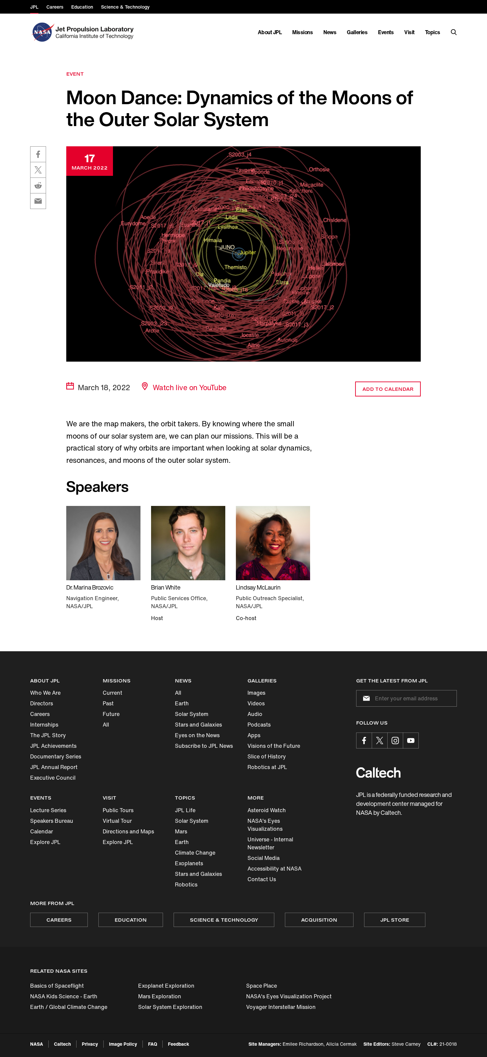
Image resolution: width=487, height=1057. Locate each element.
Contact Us (261, 879)
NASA (36, 1043)
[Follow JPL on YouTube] (411, 740)
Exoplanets (189, 863)
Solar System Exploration (170, 1007)
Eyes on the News (197, 735)
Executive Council (53, 778)
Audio (254, 714)
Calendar (41, 831)
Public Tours (118, 810)
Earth (182, 703)
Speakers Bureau (51, 821)
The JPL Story (48, 735)
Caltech (62, 1043)
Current (112, 693)
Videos (256, 703)
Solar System (191, 714)
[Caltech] (378, 772)
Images (256, 693)
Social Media (263, 858)
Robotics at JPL (267, 767)
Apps (253, 735)
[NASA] (42, 32)
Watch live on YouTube (190, 387)
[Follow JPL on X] (380, 740)
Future (111, 714)
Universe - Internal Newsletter (270, 843)
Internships (44, 725)
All (106, 725)
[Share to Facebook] (38, 154)
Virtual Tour (117, 821)
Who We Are (45, 693)
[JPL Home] (96, 32)
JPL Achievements (53, 746)
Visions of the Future (273, 746)
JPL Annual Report (54, 767)
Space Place (261, 986)
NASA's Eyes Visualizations (265, 825)
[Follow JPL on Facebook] (364, 740)
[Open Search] (454, 32)
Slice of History (266, 756)
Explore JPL (45, 842)
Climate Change (195, 853)
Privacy (90, 1043)
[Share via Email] (38, 201)
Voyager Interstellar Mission (281, 1007)
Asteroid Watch (266, 810)
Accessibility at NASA (274, 869)
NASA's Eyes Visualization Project (289, 996)
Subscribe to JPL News (204, 746)
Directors (41, 703)
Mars (181, 831)
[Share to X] (38, 170)
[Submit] (365, 698)
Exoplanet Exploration (166, 986)
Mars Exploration (159, 996)
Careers (40, 714)
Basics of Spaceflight (57, 986)
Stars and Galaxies (198, 725)
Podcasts (259, 725)
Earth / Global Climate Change (68, 1007)
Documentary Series (55, 756)
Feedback (178, 1043)
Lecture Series (48, 810)
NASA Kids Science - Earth (63, 996)
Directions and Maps (128, 831)
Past (108, 703)
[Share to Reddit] (38, 185)
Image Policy (123, 1043)
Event (75, 73)
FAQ (152, 1043)
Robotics (186, 884)
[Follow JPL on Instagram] (395, 740)
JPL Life (185, 810)
